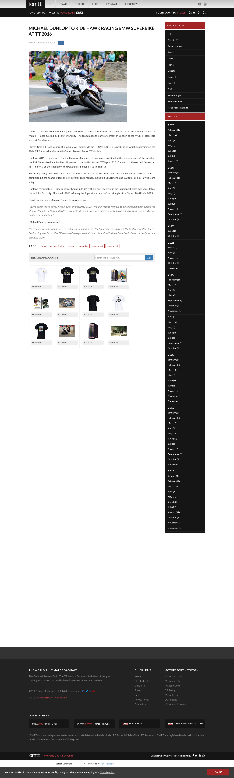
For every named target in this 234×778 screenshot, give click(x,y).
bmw (43, 246)
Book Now (131, 4)
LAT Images (171, 699)
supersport (97, 246)
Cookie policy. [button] (107, 772)
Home (138, 676)
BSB (170, 89)
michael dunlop (57, 246)
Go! (149, 257)
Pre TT (171, 83)
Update (171, 70)
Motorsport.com (173, 676)
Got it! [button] (218, 772)
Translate (110, 763)
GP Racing (170, 690)
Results (172, 52)
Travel (63, 4)
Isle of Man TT (142, 681)
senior (71, 246)
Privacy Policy (142, 699)
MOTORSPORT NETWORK (52, 697)
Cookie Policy (184, 755)
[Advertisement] (185, 584)
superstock (112, 246)
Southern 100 (175, 101)
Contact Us (140, 704)
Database (111, 4)
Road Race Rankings (178, 107)
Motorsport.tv (172, 681)
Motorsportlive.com (175, 704)
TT (50, 4)
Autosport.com (173, 685)
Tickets (80, 4)
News (137, 695)
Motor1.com (171, 695)
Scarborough (174, 95)
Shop (95, 4)
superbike (83, 246)
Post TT (172, 77)
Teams (171, 58)
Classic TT (173, 40)
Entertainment (175, 46)
